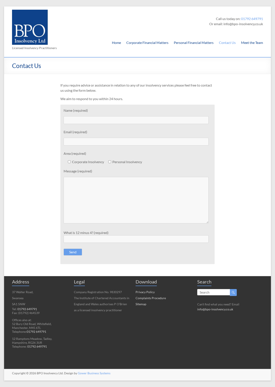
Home (116, 42)
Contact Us (227, 42)
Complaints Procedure (151, 298)
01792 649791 (252, 19)
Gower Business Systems (94, 373)
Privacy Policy (145, 292)
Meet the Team (252, 42)
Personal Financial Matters (194, 42)
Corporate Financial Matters (147, 42)
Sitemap (141, 304)
